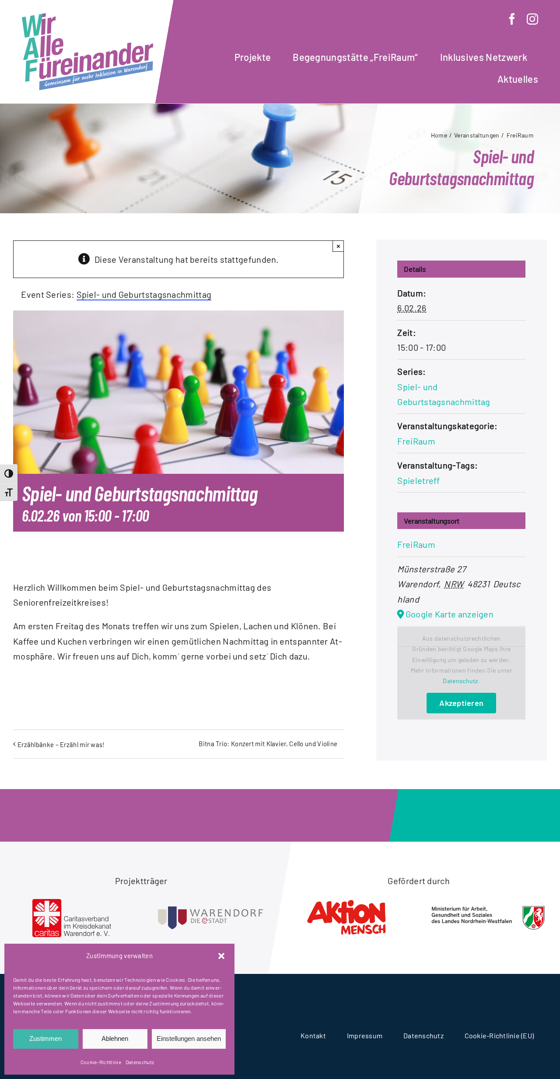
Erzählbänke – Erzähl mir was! (61, 744)
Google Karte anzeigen (450, 614)
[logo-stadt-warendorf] (210, 911)
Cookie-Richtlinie (100, 1062)
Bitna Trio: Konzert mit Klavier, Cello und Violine (268, 744)
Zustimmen (45, 1038)
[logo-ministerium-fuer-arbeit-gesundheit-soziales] (488, 910)
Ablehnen (115, 1038)
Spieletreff (418, 480)
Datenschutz (140, 1062)
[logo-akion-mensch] (349, 901)
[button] (221, 956)
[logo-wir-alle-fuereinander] (87, 17)
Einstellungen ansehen (189, 1038)
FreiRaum (416, 441)
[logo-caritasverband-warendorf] (71, 903)
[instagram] (532, 19)
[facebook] (512, 19)
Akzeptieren (461, 703)
